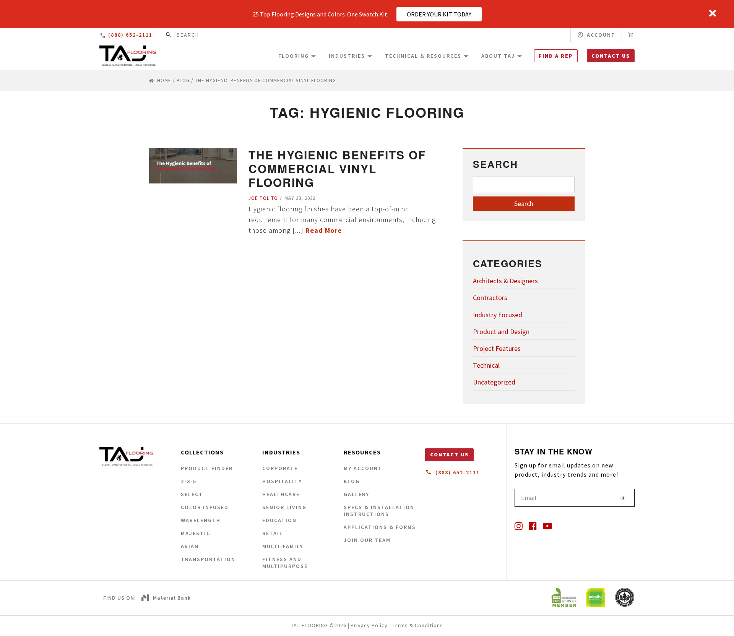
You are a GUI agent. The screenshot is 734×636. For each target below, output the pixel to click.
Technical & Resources (423, 55)
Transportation (208, 559)
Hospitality (282, 481)
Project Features (497, 348)
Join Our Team (367, 540)
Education (279, 520)
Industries (347, 55)
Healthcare (281, 494)
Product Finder (207, 468)
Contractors (490, 297)
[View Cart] (631, 35)
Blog (183, 80)
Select (192, 494)
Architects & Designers (505, 280)
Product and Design (501, 331)
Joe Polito (263, 198)
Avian (190, 546)
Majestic (195, 533)
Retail (272, 533)
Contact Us (610, 55)
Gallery (356, 494)
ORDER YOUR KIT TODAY (439, 14)
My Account (363, 468)
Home (164, 80)
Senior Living (284, 507)
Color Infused (205, 507)
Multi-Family (282, 546)
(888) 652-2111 (130, 34)
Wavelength (201, 520)
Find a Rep (556, 55)
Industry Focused (497, 314)
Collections (202, 452)
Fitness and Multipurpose (285, 562)
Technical (486, 365)
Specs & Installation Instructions (379, 511)
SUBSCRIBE (622, 497)
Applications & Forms (380, 527)
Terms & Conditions (417, 625)
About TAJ (498, 55)
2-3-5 (188, 481)
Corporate (280, 468)
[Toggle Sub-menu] (313, 56)
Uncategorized (494, 382)
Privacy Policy (369, 625)
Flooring (293, 55)
